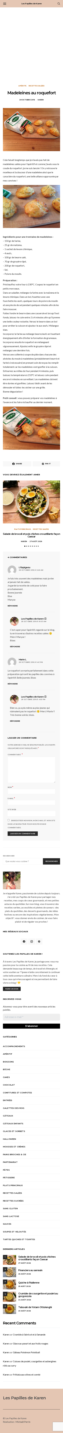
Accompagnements (14, 1046)
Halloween (9, 1139)
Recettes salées (37, 86)
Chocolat (9, 1085)
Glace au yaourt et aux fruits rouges (30, 1343)
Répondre (13, 606)
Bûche (6, 1069)
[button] (25, 546)
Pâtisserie (9, 1177)
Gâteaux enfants (13, 1123)
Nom (10, 787)
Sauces (7, 1224)
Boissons (8, 1062)
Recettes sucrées (13, 1201)
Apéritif (22, 86)
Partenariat (10, 1162)
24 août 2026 (24, 1300)
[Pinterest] (39, 941)
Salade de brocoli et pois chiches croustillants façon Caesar (31, 535)
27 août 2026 (36, 541)
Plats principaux (22, 529)
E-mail (11, 798)
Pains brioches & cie (14, 1154)
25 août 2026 (24, 1286)
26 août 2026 (24, 1274)
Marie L (22, 659)
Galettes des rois (13, 1108)
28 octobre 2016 (27, 100)
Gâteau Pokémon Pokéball (26, 1352)
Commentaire (14, 755)
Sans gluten (10, 1208)
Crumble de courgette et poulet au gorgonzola (38, 1295)
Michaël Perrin (23, 1421)
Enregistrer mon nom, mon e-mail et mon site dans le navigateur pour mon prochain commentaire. (31, 824)
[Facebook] (24, 941)
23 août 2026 (24, 1311)
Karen (41, 100)
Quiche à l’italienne (28, 1282)
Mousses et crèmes (14, 1146)
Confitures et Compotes (17, 1092)
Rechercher (9, 856)
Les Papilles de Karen (31, 3)
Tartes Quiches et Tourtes (19, 1239)
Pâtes (6, 1170)
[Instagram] (31, 941)
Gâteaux (8, 1116)
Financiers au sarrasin (30, 1270)
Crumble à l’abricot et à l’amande (29, 1334)
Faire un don (11, 989)
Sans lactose (11, 1216)
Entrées (7, 1100)
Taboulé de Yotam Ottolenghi (35, 1307)
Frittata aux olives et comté (26, 1374)
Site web (12, 810)
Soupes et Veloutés (14, 1232)
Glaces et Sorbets (14, 1131)
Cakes (6, 1077)
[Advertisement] (31, 46)
